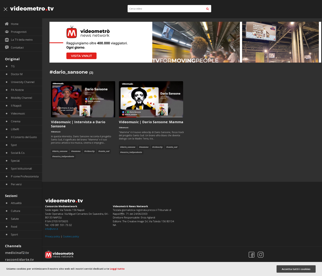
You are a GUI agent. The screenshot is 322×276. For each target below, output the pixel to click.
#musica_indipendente (63, 156)
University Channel (22, 82)
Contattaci (17, 47)
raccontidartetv (19, 259)
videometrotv (32, 8)
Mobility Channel (21, 98)
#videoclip (89, 151)
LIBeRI (15, 129)
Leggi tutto (117, 268)
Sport (14, 234)
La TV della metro (22, 40)
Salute (15, 219)
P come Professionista (25, 176)
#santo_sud (103, 151)
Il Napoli (16, 105)
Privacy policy (52, 236)
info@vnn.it (51, 228)
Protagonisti (18, 32)
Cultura (15, 211)
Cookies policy (71, 236)
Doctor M (17, 74)
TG (13, 66)
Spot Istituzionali (21, 168)
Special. (15, 161)
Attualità (16, 203)
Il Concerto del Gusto (24, 137)
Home (14, 24)
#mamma (75, 151)
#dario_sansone (59, 151)
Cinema (15, 121)
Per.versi (16, 184)
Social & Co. (18, 153)
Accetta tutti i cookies (296, 269)
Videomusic (18, 113)
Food (14, 226)
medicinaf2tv (17, 252)
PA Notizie (17, 90)
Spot (14, 145)
